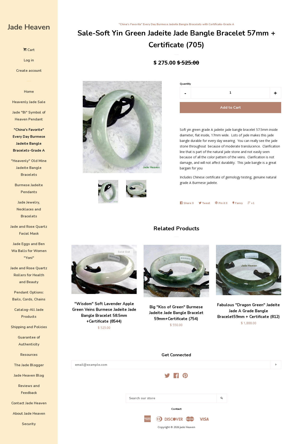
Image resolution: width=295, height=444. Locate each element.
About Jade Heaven (29, 413)
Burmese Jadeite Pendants (29, 188)
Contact (176, 409)
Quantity (185, 84)
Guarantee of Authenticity (29, 341)
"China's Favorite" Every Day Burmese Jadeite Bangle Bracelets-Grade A (29, 140)
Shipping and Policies (29, 327)
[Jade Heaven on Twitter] (167, 376)
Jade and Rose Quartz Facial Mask (28, 230)
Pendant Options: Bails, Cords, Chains (28, 296)
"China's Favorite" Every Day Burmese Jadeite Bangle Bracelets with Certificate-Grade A (176, 24)
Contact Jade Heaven (29, 403)
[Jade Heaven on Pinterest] (185, 376)
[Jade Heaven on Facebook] (176, 376)
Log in (29, 60)
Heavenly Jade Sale (28, 102)
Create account (29, 70)
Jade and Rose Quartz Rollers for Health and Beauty (28, 275)
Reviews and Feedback (29, 389)
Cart (31, 50)
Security (29, 424)
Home (29, 91)
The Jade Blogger (29, 365)
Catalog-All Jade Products (29, 313)
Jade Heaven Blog (29, 375)
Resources (29, 354)
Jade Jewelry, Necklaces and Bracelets (29, 209)
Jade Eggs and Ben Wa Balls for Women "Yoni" (29, 251)
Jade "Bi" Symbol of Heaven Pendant (28, 116)
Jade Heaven (29, 27)
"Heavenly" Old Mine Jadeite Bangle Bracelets (29, 168)
